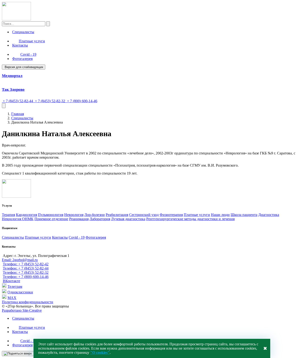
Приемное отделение (51, 219)
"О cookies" (100, 352)
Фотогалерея (22, 59)
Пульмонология (50, 215)
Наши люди (220, 215)
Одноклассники (20, 292)
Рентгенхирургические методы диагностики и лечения (190, 219)
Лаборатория (100, 219)
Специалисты (23, 32)
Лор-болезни (94, 215)
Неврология (73, 215)
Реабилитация (117, 215)
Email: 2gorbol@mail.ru (20, 260)
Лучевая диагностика (128, 219)
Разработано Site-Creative (22, 310)
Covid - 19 (28, 54)
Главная (17, 114)
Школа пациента (244, 215)
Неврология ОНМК (18, 219)
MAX (12, 298)
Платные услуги (32, 41)
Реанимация (79, 219)
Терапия (8, 215)
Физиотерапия (171, 215)
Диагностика (268, 215)
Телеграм (15, 287)
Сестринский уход (144, 215)
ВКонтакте (11, 281)
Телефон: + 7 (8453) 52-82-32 (26, 272)
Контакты (20, 45)
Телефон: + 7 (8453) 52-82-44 (26, 268)
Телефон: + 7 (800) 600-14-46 (26, 277)
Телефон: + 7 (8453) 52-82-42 (26, 264)
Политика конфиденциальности (27, 302)
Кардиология (26, 215)
